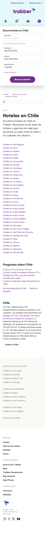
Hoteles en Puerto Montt (13, 208)
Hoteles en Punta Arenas (14, 222)
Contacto (7, 491)
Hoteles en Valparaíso (12, 249)
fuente (5, 110)
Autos (6, 454)
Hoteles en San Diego (12, 407)
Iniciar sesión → (35, 3)
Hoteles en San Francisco (14, 400)
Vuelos (6, 442)
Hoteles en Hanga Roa (13, 175)
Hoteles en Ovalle (10, 192)
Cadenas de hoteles (11, 418)
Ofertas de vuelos (11, 446)
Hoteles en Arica (10, 148)
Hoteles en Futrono (11, 171)
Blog (5, 468)
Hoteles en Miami (10, 393)
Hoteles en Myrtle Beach (13, 389)
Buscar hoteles (22, 79)
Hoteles (6, 450)
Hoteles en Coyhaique (12, 168)
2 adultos (8, 67)
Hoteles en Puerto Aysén (14, 205)
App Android (9, 476)
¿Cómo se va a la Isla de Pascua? (17, 269)
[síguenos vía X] (13, 520)
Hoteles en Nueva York (13, 378)
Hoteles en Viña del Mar (13, 252)
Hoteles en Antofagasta (13, 144)
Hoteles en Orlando (11, 374)
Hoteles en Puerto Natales (14, 212)
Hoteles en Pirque (10, 195)
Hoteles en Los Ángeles (13, 185)
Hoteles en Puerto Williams (14, 218)
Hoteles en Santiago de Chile (15, 235)
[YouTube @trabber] (18, 520)
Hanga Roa (19, 318)
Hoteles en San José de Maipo (16, 229)
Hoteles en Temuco (11, 242)
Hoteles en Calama (11, 151)
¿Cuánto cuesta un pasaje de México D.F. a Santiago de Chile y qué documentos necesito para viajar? (21, 275)
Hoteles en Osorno (11, 188)
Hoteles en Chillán (10, 158)
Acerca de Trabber (12, 464)
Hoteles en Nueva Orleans (14, 396)
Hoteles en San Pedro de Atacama (18, 232)
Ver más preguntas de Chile (14, 288)
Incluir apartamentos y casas (16, 43)
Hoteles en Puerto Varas (13, 215)
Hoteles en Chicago (11, 382)
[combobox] (22, 37)
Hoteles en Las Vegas (12, 370)
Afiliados (7, 494)
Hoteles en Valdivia (11, 245)
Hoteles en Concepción (13, 161)
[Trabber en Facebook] (9, 520)
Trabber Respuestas (13, 472)
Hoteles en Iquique (11, 178)
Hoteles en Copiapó (11, 165)
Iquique (29, 318)
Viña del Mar (24, 315)
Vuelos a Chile (11, 344)
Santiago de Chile (10, 315)
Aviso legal (7, 514)
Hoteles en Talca (10, 239)
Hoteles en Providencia (13, 198)
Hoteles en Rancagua (12, 225)
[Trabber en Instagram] (5, 520)
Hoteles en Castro (10, 154)
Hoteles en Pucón (10, 202)
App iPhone (8, 480)
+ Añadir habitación (9, 72)
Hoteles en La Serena (12, 181)
